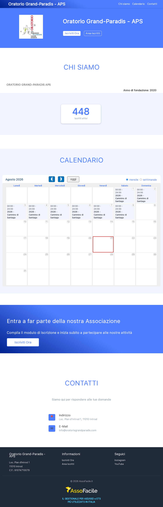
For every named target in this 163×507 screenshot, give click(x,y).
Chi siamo (124, 3)
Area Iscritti (93, 33)
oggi (73, 179)
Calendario (138, 3)
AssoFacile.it (86, 481)
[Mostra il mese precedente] (52, 179)
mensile (133, 179)
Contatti (152, 3)
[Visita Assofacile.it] (81, 493)
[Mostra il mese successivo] (61, 179)
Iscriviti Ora (72, 33)
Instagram (120, 460)
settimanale (149, 179)
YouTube (119, 464)
